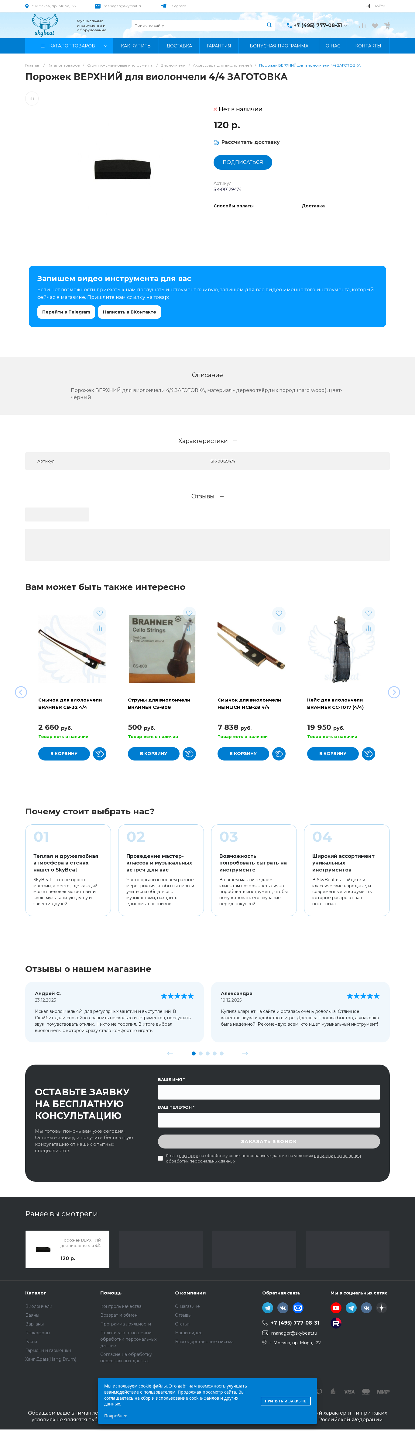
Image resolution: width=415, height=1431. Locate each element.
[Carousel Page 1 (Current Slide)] (194, 1053)
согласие (188, 1155)
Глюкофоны (37, 1333)
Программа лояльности (125, 1324)
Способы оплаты (234, 206)
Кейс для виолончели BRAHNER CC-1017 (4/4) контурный (335, 707)
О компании (190, 1293)
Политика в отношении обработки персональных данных (128, 1339)
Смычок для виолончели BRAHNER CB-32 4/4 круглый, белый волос (70, 707)
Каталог (35, 1293)
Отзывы (183, 1315)
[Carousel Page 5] (222, 1053)
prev (170, 1053)
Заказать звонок (269, 1141)
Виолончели (38, 1306)
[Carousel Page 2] (201, 1053)
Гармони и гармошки (48, 1350)
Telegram (178, 6)
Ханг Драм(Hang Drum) (50, 1359)
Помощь (111, 1293)
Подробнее (115, 1416)
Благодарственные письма (204, 1341)
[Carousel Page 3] (208, 1053)
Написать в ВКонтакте (129, 312)
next (245, 1053)
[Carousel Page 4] (215, 1053)
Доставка (313, 206)
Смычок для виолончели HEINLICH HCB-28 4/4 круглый (249, 707)
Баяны (32, 1315)
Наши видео (189, 1333)
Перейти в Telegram (66, 312)
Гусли (31, 1341)
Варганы (34, 1324)
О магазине (187, 1306)
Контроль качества (121, 1306)
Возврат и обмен (119, 1315)
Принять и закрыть (286, 1401)
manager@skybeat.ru (123, 6)
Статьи (182, 1324)
